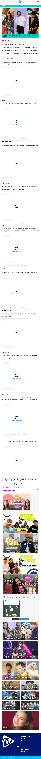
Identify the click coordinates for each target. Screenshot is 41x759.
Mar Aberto (34, 440)
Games (23, 745)
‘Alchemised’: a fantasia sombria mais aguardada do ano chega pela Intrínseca (11, 707)
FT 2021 (3, 5)
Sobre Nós (24, 753)
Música (23, 740)
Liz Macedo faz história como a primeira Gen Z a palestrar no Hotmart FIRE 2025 (11, 687)
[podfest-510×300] (16, 502)
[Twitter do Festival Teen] (18, 741)
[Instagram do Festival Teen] (18, 736)
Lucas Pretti (7, 357)
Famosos (23, 738)
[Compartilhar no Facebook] (3, 40)
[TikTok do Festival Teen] (18, 739)
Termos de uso (35, 757)
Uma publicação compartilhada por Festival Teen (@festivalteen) (16, 97)
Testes (23, 747)
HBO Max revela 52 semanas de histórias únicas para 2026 (30, 698)
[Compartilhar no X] (6, 40)
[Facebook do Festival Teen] (18, 744)
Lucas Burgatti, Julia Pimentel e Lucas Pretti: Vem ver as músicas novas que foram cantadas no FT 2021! (19, 657)
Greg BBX (29, 397)
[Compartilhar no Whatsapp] (8, 40)
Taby (3, 270)
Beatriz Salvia (15, 38)
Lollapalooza (25, 736)
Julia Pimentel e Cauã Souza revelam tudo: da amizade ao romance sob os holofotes (30, 687)
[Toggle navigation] (2, 2)
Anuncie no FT (25, 749)
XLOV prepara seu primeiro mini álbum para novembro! (30, 708)
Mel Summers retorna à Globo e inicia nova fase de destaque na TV (19, 728)
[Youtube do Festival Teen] (18, 747)
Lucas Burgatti (19, 144)
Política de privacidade (25, 757)
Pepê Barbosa (12, 103)
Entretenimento (26, 743)
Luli (29, 228)
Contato (23, 751)
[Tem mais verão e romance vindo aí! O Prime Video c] (11, 608)
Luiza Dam (10, 186)
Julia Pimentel (21, 313)
